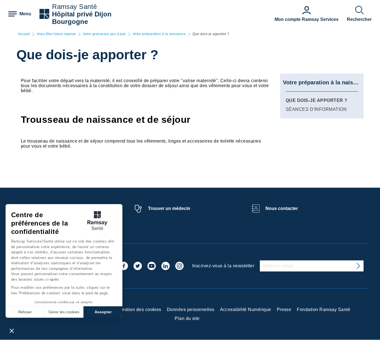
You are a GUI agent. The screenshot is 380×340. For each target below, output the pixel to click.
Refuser (25, 312)
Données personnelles (190, 309)
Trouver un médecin (169, 208)
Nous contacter (281, 208)
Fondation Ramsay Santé (323, 309)
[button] (11, 330)
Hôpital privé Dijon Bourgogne (82, 17)
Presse (284, 309)
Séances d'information (316, 109)
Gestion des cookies (140, 309)
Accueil (24, 34)
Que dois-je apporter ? (316, 100)
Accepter (103, 312)
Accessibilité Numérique (245, 309)
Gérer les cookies (63, 312)
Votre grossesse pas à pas (104, 34)
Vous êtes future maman (56, 34)
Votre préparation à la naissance (159, 34)
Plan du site (187, 318)
